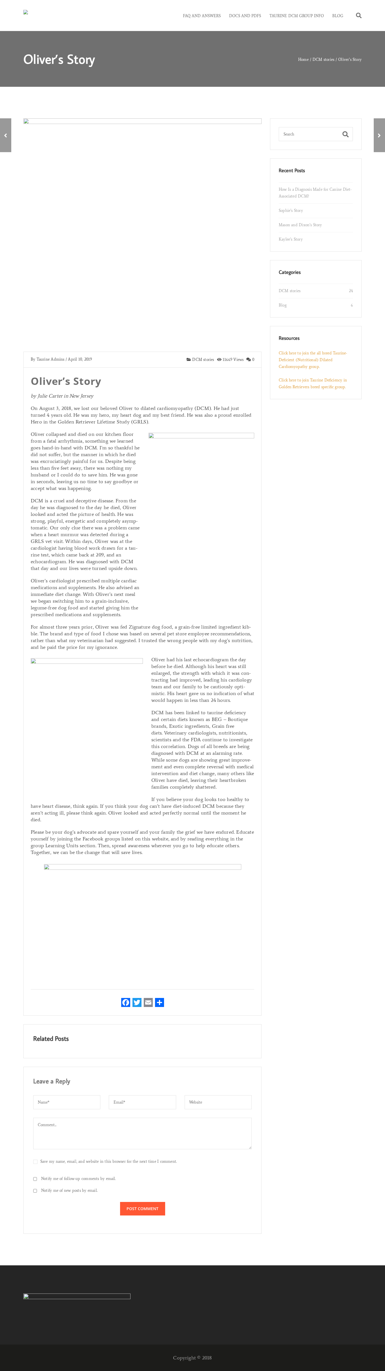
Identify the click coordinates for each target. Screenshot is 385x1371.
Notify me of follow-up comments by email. (78, 1178)
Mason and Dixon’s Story (300, 225)
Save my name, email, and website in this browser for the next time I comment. (108, 1162)
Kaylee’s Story (291, 239)
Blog (283, 305)
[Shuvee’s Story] (379, 135)
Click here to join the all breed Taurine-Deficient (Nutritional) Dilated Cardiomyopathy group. (313, 360)
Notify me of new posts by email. (69, 1190)
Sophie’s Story (291, 210)
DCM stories (202, 359)
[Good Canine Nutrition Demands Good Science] (5, 135)
